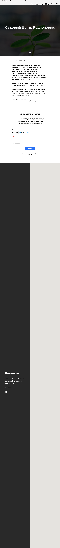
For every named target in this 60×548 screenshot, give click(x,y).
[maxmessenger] (48, 4)
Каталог (27, 1)
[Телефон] (46, 4)
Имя (13, 468)
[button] (51, 3)
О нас (33, 1)
